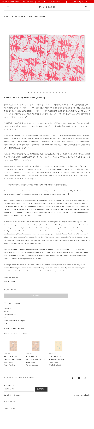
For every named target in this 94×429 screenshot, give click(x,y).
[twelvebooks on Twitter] (72, 378)
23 (59, 92)
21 (56, 92)
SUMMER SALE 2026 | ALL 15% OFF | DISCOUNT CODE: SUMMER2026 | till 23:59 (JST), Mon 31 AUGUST (45, 2)
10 (40, 92)
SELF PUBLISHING (20, 333)
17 (50, 92)
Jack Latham (10, 281)
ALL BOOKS (8, 377)
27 (65, 92)
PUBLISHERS (29, 377)
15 (47, 92)
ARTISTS (18, 377)
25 (62, 92)
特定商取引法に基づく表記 (12, 395)
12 (43, 92)
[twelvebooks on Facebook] (79, 378)
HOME (6, 16)
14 (46, 92)
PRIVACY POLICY (9, 402)
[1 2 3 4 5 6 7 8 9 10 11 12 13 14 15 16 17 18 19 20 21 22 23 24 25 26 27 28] (47, 58)
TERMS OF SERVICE (10, 408)
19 (53, 92)
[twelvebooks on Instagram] (85, 378)
